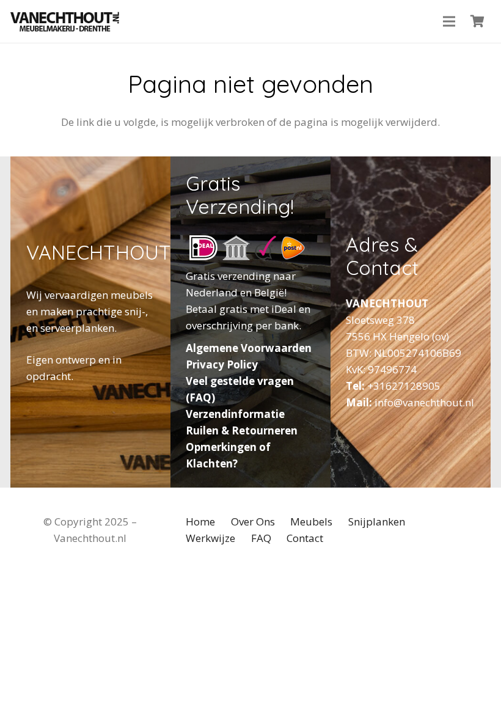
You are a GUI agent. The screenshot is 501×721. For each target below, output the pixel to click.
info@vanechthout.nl (424, 402)
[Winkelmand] (477, 21)
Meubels (311, 521)
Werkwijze (210, 538)
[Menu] (449, 21)
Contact (305, 538)
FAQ (261, 538)
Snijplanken (376, 521)
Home (200, 521)
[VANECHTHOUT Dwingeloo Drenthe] (65, 21)
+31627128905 (404, 386)
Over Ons (253, 521)
